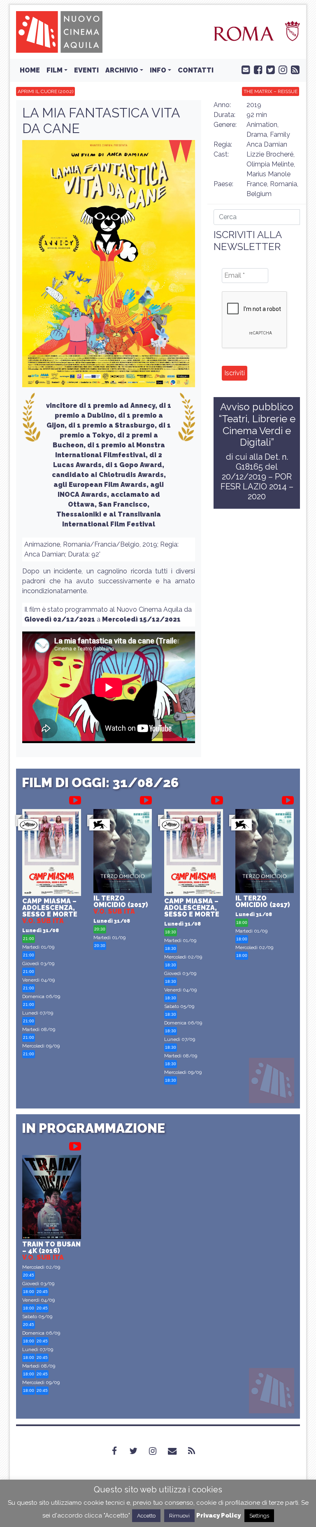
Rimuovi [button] (179, 1516)
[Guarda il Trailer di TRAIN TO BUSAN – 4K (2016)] (75, 1145)
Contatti (196, 70)
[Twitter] (138, 1451)
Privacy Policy (218, 1515)
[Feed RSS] (293, 69)
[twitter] (269, 69)
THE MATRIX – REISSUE (270, 91)
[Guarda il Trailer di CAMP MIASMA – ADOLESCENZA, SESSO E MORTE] (75, 799)
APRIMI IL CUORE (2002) (45, 91)
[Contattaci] (244, 69)
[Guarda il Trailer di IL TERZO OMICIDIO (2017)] (146, 799)
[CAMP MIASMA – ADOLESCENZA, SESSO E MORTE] (51, 853)
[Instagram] (157, 1451)
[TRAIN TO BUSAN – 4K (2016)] (51, 1198)
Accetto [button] (146, 1516)
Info (158, 70)
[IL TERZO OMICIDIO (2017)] (122, 852)
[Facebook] (119, 1451)
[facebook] (256, 69)
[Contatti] (177, 1451)
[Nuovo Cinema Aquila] (59, 31)
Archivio (121, 70)
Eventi (86, 70)
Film (54, 70)
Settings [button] (259, 1516)
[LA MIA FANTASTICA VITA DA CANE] (108, 266)
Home (30, 70)
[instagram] (281, 69)
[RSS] (196, 1451)
